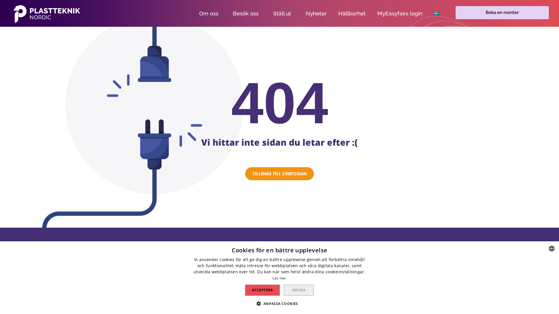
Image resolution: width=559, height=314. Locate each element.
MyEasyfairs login (399, 13)
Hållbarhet (352, 13)
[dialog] (279, 277)
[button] (502, 12)
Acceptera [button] (262, 290)
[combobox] (552, 248)
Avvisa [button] (298, 290)
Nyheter (316, 13)
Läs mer (279, 278)
